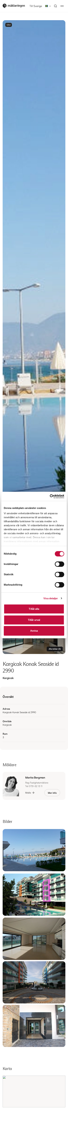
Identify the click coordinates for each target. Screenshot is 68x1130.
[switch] (59, 564)
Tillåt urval (34, 619)
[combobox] (47, 6)
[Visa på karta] (34, 1091)
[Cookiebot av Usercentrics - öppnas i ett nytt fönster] (49, 496)
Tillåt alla (34, 608)
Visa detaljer (50, 598)
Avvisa (34, 630)
